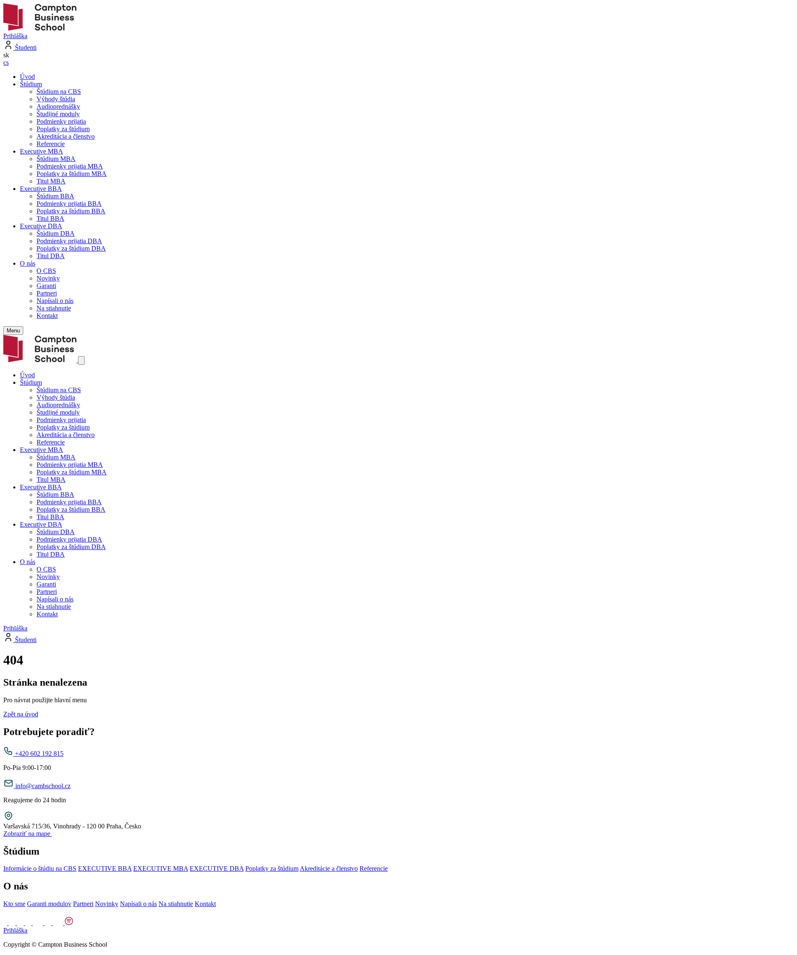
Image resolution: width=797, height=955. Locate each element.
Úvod (27, 76)
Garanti (46, 285)
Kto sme (14, 903)
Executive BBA (41, 188)
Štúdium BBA (55, 196)
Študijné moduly (58, 113)
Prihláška (15, 35)
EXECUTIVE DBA (217, 868)
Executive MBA (41, 151)
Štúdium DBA (56, 233)
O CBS (46, 270)
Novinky (48, 278)
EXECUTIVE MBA (160, 868)
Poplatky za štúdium (63, 128)
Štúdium (31, 84)
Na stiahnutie (54, 308)
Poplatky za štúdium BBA (71, 211)
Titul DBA (51, 255)
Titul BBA (50, 218)
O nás (27, 263)
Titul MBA (51, 181)
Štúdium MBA (56, 158)
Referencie (51, 143)
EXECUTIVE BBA (105, 868)
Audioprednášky (58, 106)
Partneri (47, 293)
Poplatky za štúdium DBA (71, 248)
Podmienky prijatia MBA (70, 166)
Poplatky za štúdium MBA (72, 173)
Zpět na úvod (20, 714)
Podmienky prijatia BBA (69, 203)
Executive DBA (41, 226)
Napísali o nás (55, 300)
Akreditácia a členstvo (66, 136)
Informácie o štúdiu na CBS (39, 868)
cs (6, 62)
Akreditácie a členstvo (329, 868)
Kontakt (47, 315)
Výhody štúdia (56, 99)
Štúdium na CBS (59, 91)
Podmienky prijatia (61, 121)
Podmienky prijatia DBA (69, 240)
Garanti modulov (49, 903)
